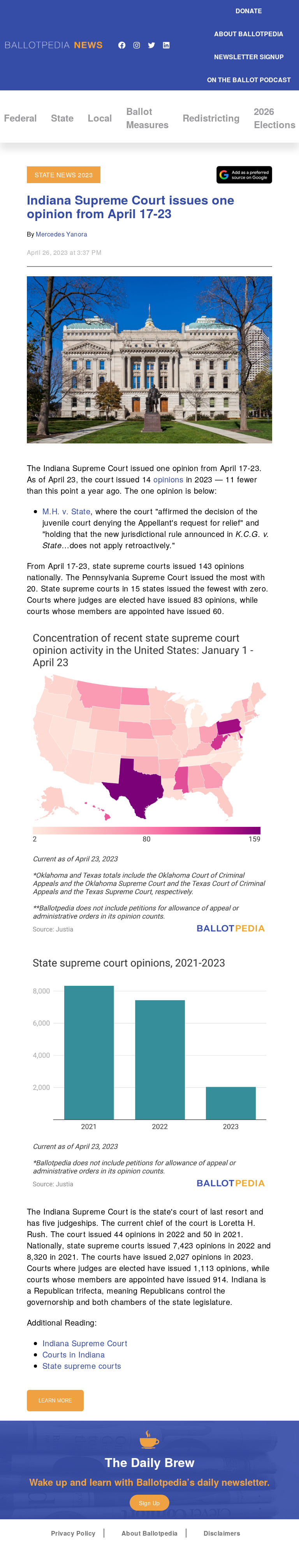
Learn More (55, 1401)
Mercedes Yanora (61, 234)
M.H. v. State (66, 511)
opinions (168, 479)
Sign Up (149, 1503)
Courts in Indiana (73, 1354)
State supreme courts (81, 1365)
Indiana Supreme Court (84, 1343)
